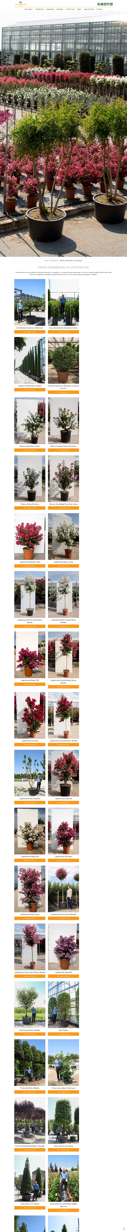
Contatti (95, 9)
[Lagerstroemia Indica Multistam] (29, 773)
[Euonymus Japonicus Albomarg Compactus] (63, 360)
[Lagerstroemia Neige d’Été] (29, 831)
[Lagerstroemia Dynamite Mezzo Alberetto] (63, 715)
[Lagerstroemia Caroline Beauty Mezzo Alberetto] (63, 654)
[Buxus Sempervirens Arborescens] (63, 302)
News (77, 9)
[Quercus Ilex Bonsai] (63, 1120)
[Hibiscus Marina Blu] (29, 478)
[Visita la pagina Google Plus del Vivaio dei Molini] (102, 4)
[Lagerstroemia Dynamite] (29, 715)
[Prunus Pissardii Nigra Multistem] (29, 1120)
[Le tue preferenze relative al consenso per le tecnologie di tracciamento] (124, 1229)
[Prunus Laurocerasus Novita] (63, 1062)
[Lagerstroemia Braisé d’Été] (29, 654)
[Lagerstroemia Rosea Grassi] (29, 889)
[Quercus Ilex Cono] (29, 1178)
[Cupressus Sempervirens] (29, 360)
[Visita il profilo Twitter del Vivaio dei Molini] (105, 4)
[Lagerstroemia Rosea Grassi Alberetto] (63, 889)
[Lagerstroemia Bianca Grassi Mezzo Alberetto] (29, 594)
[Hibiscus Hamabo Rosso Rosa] (63, 420)
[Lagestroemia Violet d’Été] (63, 947)
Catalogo (60, 9)
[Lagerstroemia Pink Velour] (63, 831)
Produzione (41, 9)
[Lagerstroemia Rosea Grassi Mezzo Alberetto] (29, 947)
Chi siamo (32, 9)
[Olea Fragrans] (63, 1004)
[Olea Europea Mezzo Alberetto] (29, 1004)
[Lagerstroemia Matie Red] (63, 773)
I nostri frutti (69, 9)
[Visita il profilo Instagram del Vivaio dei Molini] (108, 4)
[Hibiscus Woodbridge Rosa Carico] (63, 478)
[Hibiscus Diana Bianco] (29, 420)
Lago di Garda (86, 9)
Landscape (51, 9)
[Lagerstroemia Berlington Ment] (29, 536)
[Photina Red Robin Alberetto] (29, 1062)
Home (47, 260)
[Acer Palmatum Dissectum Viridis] (29, 302)
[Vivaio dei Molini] (36, 3)
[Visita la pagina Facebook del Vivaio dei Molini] (99, 4)
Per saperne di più (30, 332)
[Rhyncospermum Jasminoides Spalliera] (63, 1178)
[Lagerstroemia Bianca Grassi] (63, 536)
